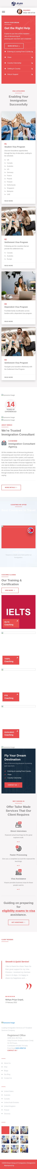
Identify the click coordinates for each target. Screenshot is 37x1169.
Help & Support (12, 74)
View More (9, 590)
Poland (6, 1110)
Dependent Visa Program (16, 307)
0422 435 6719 (29, 13)
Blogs (6, 1070)
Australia (7, 1095)
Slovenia (7, 1114)
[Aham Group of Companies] (17, 3)
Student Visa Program (14, 147)
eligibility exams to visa (18, 910)
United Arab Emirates (11, 1102)
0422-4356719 (20, 1048)
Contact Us (12, 785)
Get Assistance (18, 922)
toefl (6, 654)
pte (5, 691)
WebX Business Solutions (24, 1165)
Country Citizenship (14, 63)
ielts (5, 617)
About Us (7, 1063)
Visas (9, 57)
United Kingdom (9, 1106)
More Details (10, 487)
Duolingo (8, 728)
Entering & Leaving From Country (19, 51)
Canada (7, 1099)
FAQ (5, 1067)
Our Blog (7, 1074)
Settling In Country (13, 68)
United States (9, 1091)
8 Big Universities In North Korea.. (18, 544)
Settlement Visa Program (16, 242)
